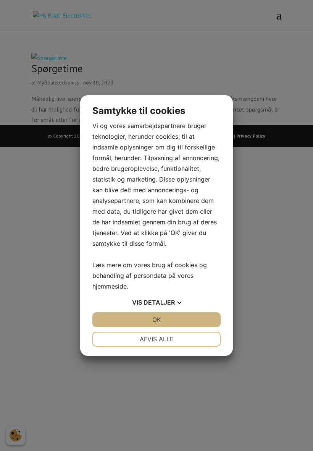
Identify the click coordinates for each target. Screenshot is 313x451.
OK (156, 319)
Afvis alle (157, 339)
